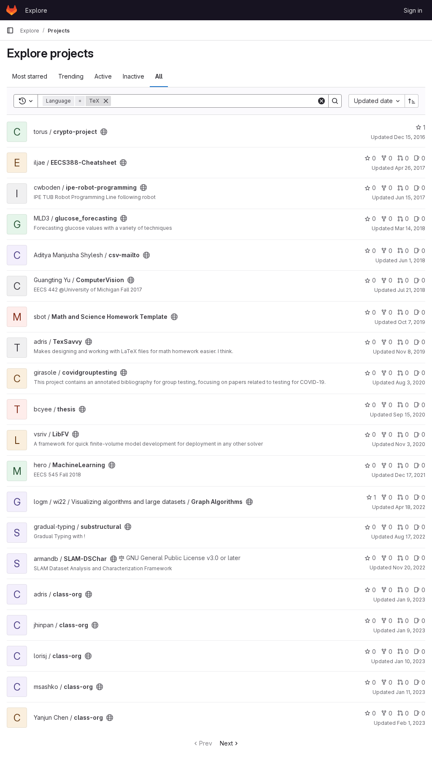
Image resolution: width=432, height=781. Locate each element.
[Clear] (321, 101)
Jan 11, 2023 (410, 692)
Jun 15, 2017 (410, 197)
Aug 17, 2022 (409, 536)
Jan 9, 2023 (411, 599)
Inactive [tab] (133, 76)
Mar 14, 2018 (410, 228)
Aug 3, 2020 (410, 382)
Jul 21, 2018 (411, 290)
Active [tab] (103, 76)
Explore (36, 10)
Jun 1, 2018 (412, 260)
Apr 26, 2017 (410, 168)
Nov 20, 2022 (409, 567)
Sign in (413, 10)
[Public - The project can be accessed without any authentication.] (103, 131)
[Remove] (106, 101)
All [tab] (158, 76)
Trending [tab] (71, 76)
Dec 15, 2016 (409, 137)
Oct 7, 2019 (411, 322)
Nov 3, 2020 (410, 444)
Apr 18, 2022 (410, 507)
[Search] (335, 101)
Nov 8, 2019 (410, 351)
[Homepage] (12, 10)
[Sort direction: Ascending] (411, 101)
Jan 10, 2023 (409, 661)
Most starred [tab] (29, 76)
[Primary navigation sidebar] (10, 30)
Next (226, 743)
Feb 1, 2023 (411, 723)
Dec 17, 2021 (410, 475)
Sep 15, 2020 (409, 414)
